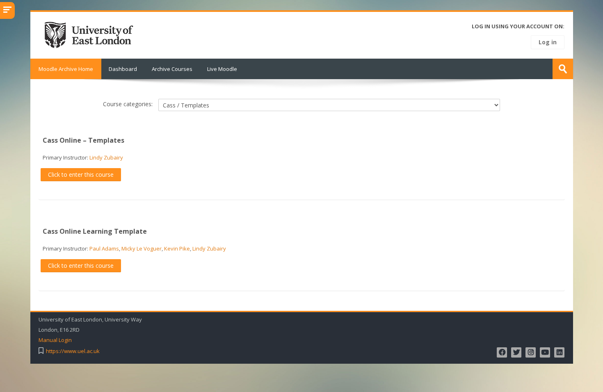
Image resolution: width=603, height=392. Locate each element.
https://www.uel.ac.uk (73, 351)
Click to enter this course (81, 174)
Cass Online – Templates (83, 140)
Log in (548, 42)
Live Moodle (222, 69)
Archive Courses (172, 69)
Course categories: (128, 104)
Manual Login (55, 340)
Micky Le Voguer (141, 248)
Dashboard (123, 69)
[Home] (91, 34)
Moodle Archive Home (66, 69)
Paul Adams (104, 248)
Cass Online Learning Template (95, 231)
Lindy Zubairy (106, 157)
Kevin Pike (177, 248)
